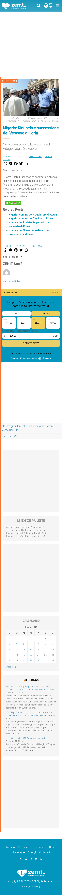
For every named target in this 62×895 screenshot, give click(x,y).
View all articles (11, 281)
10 (9, 649)
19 (24, 655)
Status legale (19, 852)
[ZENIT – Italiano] (17, 5)
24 (9, 660)
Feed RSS (32, 680)
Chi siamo (10, 847)
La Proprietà (41, 847)
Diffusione (28, 847)
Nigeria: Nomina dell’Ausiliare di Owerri (32, 218)
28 (38, 660)
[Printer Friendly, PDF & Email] (13, 203)
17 (9, 655)
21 (38, 655)
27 (31, 660)
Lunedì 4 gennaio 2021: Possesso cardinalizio (26, 738)
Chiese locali (9, 81)
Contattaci (44, 852)
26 (24, 660)
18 (16, 655)
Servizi (52, 847)
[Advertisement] (31, 44)
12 (24, 649)
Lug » (14, 667)
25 (16, 660)
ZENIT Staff (35, 156)
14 (38, 649)
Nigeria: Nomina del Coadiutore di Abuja (33, 214)
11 (16, 649)
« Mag (8, 667)
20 (31, 655)
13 (31, 649)
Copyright (32, 852)
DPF (19, 847)
